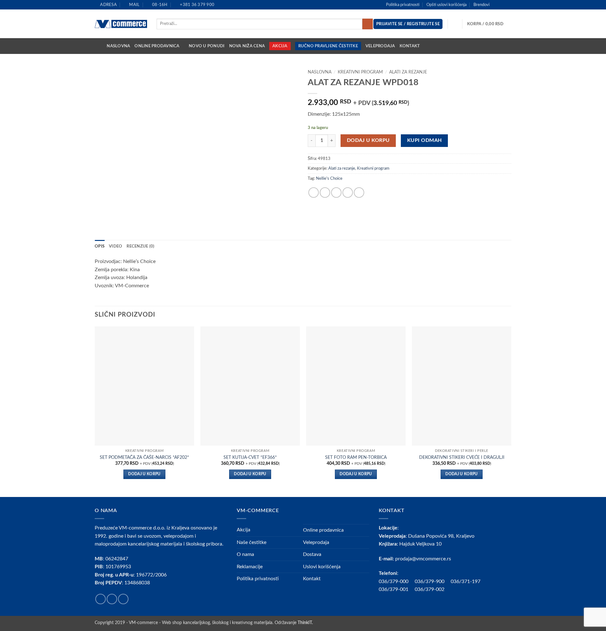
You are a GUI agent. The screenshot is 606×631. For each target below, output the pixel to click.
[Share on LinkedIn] (359, 192)
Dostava (312, 554)
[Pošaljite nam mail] (508, 5)
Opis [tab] (99, 246)
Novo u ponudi (206, 46)
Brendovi (481, 5)
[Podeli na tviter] (325, 192)
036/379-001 (397, 589)
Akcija (280, 46)
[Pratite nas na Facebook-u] (496, 5)
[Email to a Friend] (336, 192)
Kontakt (410, 46)
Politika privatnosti (402, 5)
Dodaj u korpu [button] (144, 474)
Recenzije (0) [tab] (140, 246)
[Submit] (367, 24)
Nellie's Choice (329, 178)
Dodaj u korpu (368, 140)
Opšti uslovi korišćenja (446, 5)
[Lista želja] (455, 24)
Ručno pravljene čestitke (328, 46)
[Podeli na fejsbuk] (313, 192)
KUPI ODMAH (424, 140)
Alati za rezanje (408, 72)
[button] (489, 24)
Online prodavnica (156, 46)
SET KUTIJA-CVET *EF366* (250, 457)
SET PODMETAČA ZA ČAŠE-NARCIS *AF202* (144, 457)
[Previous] (95, 411)
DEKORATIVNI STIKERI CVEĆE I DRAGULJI (461, 457)
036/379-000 (397, 581)
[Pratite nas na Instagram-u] (502, 5)
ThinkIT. (305, 622)
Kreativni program (360, 72)
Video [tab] (115, 246)
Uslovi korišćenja (322, 566)
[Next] (511, 411)
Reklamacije (250, 566)
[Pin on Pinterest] (347, 192)
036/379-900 (430, 581)
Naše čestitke (251, 542)
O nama (245, 554)
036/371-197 (465, 581)
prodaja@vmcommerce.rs (423, 558)
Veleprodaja (380, 46)
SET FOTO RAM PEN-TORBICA (356, 457)
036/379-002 (433, 589)
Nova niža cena (247, 46)
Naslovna (118, 46)
